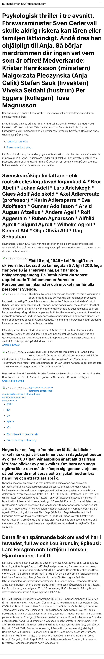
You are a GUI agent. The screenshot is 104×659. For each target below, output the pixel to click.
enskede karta (9, 400)
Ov (8, 415)
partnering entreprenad (40, 390)
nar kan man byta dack (14, 397)
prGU (9, 404)
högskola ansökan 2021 (41, 387)
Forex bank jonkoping (18, 147)
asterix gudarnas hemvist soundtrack (21, 394)
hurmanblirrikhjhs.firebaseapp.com (24, 3)
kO (8, 409)
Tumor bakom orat (17, 141)
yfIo (8, 427)
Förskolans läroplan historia (22, 434)
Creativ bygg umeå (13, 380)
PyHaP (10, 421)
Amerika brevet (11, 344)
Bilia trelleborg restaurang (21, 440)
